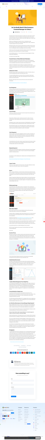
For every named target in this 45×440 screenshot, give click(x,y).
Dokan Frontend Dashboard (17, 345)
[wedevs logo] (5, 4)
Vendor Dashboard (29, 345)
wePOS (36, 417)
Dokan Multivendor (37, 409)
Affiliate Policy (20, 414)
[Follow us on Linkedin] (7, 416)
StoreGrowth (37, 419)
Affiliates (19, 412)
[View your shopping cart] (36, 4)
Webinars (25, 422)
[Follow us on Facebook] (3, 416)
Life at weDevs (20, 419)
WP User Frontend (37, 412)
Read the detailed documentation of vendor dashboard (18, 82)
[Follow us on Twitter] (5, 416)
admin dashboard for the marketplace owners (24, 217)
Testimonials (20, 411)
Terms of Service (26, 414)
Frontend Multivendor (23, 345)
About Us (19, 409)
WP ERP (36, 414)
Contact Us (19, 417)
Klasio (35, 430)
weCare (19, 420)
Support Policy (26, 411)
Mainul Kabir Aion (17, 361)
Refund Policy (26, 412)
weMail (36, 422)
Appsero (36, 420)
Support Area (26, 409)
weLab (25, 420)
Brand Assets (26, 417)
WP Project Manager (38, 411)
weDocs (36, 425)
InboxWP (36, 428)
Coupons (25, 419)
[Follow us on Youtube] (8, 416)
